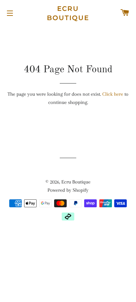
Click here (112, 94)
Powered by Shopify (68, 190)
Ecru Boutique (68, 13)
